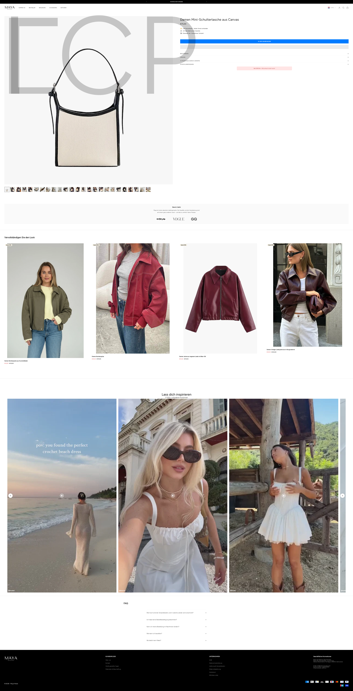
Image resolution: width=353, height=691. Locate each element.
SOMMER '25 (22, 7)
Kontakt (108, 663)
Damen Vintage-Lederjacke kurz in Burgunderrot (281, 349)
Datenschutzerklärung (215, 663)
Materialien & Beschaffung (113, 669)
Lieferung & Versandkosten (217, 666)
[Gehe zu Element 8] (48, 189)
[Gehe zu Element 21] (124, 189)
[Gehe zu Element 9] (54, 189)
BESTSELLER (32, 7)
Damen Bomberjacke (98, 356)
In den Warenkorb (264, 41)
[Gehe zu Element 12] (71, 189)
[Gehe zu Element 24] (142, 189)
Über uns (108, 660)
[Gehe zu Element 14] (83, 189)
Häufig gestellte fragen (112, 666)
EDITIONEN (63, 7)
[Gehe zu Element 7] (42, 189)
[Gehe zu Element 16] (95, 189)
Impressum (212, 672)
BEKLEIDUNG (42, 7)
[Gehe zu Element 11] (65, 189)
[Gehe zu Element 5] (30, 189)
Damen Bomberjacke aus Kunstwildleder (16, 361)
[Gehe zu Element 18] (107, 189)
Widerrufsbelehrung (215, 669)
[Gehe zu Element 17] (101, 189)
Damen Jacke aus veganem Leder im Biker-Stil (192, 356)
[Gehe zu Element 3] (18, 189)
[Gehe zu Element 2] (12, 189)
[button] (264, 47)
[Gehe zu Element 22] (130, 189)
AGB (210, 660)
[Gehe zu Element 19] (112, 189)
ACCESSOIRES (53, 7)
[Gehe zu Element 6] (36, 189)
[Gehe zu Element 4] (24, 189)
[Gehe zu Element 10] (60, 189)
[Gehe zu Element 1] (7, 189)
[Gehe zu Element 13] (77, 189)
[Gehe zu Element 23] (136, 189)
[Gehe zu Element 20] (118, 189)
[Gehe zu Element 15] (89, 189)
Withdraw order (213, 675)
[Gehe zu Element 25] (148, 189)
